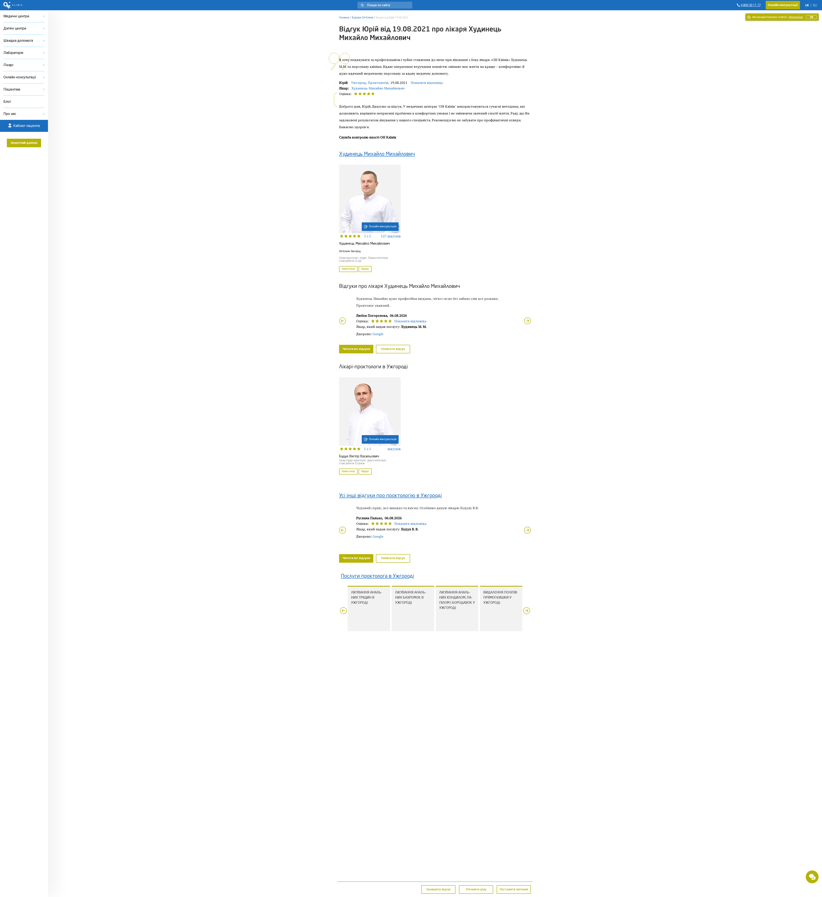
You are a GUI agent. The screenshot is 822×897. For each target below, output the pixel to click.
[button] (384, 5)
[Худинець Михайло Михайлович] (370, 219)
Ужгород (358, 82)
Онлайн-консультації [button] (783, 5)
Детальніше (795, 17)
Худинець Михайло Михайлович (378, 88)
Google (377, 334)
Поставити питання (514, 889)
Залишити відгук (438, 889)
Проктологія (378, 82)
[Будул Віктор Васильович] (370, 426)
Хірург (365, 269)
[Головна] (12, 5)
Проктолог (348, 269)
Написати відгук (393, 349)
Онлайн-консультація (382, 226)
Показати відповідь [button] (427, 82)
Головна (344, 17)
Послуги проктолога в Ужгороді (377, 576)
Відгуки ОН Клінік (362, 17)
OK (811, 17)
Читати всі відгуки (356, 349)
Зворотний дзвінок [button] (24, 142)
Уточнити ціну (476, 889)
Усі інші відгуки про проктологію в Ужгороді (390, 495)
